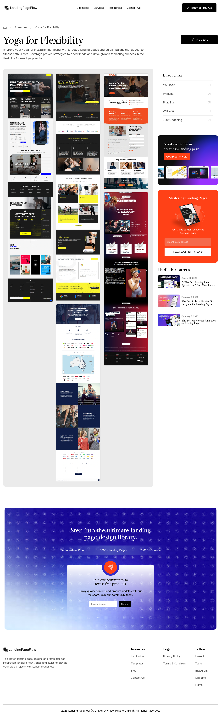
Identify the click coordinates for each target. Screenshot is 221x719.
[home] (21, 7)
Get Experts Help (176, 156)
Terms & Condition (174, 663)
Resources (115, 7)
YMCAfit (169, 85)
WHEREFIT (170, 93)
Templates (137, 663)
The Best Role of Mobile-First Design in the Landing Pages (198, 303)
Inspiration (137, 656)
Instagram (201, 670)
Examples (83, 7)
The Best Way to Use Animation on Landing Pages (199, 322)
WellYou (168, 111)
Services (99, 7)
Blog (133, 670)
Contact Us (134, 7)
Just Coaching (172, 120)
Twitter (199, 663)
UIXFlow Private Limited (118, 710)
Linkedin (200, 656)
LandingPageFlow (79, 710)
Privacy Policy (172, 656)
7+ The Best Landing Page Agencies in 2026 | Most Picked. (199, 284)
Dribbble (200, 677)
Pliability (168, 102)
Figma (199, 684)
